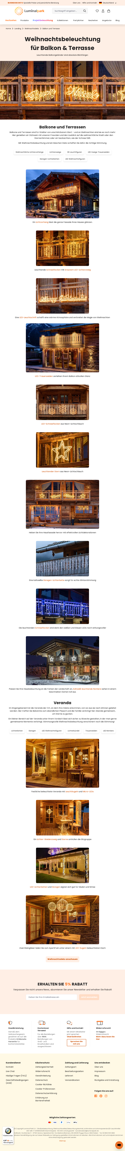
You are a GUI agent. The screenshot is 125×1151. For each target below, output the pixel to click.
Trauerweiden (91, 731)
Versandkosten (72, 1080)
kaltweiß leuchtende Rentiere (87, 689)
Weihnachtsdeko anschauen (62, 959)
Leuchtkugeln (71, 791)
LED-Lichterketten (38, 887)
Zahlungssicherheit (44, 1066)
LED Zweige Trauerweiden (98, 152)
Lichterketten (17, 731)
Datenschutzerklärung (46, 1093)
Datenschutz (41, 1080)
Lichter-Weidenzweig (47, 839)
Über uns (76, 3)
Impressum (99, 1071)
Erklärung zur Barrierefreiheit (42, 1099)
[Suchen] (85, 11)
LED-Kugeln (80, 948)
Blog (96, 1075)
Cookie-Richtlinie (43, 1084)
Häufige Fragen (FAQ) (16, 1075)
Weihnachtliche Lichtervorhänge (29, 152)
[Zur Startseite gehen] (29, 11)
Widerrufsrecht (42, 1071)
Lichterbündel (73, 731)
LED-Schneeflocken (50, 423)
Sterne (65, 839)
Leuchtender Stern (51, 471)
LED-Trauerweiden (44, 376)
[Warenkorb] (108, 11)
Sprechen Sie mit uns (76, 1042)
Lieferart (69, 1075)
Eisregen (32, 731)
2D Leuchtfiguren (74, 152)
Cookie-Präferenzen (45, 1088)
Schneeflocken (53, 269)
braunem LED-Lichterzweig (78, 269)
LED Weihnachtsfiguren (75, 159)
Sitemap (62, 1141)
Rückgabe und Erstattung (106, 1080)
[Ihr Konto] (103, 11)
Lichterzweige (55, 152)
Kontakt (10, 1066)
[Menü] (12, 1128)
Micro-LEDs (88, 791)
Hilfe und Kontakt (89, 3)
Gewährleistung (43, 1075)
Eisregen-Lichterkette (53, 580)
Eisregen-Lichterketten (49, 159)
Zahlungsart (70, 1066)
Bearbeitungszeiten (74, 1071)
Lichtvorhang (42, 222)
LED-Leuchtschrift (28, 317)
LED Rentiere (108, 731)
